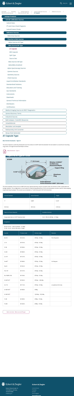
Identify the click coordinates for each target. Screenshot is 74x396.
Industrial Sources (11, 117)
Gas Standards (11, 91)
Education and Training (14, 88)
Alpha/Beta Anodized (15, 65)
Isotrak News (11, 23)
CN (66, 3)
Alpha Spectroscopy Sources (17, 68)
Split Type (12, 55)
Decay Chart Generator (13, 133)
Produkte (13, 11)
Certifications (11, 107)
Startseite (4, 11)
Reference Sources (56, 11)
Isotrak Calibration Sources (40, 11)
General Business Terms (13, 113)
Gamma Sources (13, 71)
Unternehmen (35, 388)
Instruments (10, 94)
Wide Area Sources (14, 36)
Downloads (10, 97)
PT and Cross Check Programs (16, 26)
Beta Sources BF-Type (23, 13)
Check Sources (12, 78)
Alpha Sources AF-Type (15, 42)
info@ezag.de (9, 393)
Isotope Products (25, 11)
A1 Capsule (13, 49)
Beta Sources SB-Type (15, 62)
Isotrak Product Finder (14, 29)
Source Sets (13, 58)
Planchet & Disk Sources (7, 13)
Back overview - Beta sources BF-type (16, 312)
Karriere (34, 391)
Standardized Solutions (14, 84)
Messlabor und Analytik (13, 126)
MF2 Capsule (13, 52)
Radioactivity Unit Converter (15, 130)
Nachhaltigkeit (35, 393)
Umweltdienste (10, 123)
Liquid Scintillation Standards (16, 81)
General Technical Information (16, 100)
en (64, 3)
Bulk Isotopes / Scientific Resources (17, 120)
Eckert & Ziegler (38, 384)
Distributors (10, 104)
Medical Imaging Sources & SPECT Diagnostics (20, 110)
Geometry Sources (13, 75)
